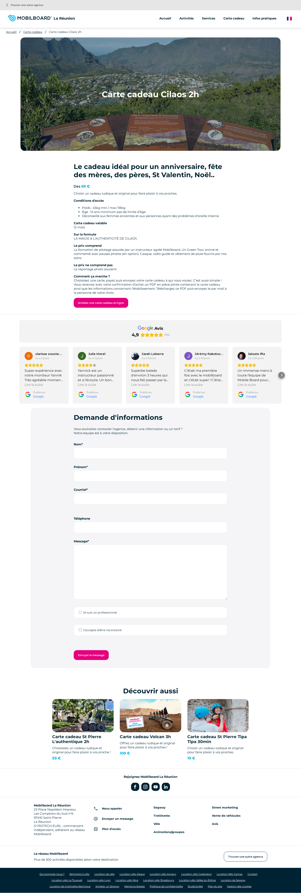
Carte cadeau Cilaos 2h (65, 32)
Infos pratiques (264, 18)
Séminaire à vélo (79, 874)
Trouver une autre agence (24, 5)
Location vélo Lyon (99, 880)
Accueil (165, 18)
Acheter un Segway (107, 886)
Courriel (80, 490)
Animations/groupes (169, 832)
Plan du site (215, 886)
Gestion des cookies (239, 886)
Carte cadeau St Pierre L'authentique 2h (76, 739)
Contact (253, 874)
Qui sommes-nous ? (52, 874)
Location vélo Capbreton (196, 874)
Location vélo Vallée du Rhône (197, 880)
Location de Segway (233, 880)
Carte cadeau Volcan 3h (145, 736)
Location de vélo (104, 874)
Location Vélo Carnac (230, 874)
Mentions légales (134, 886)
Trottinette (162, 816)
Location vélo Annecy (163, 874)
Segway (159, 807)
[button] (19, 375)
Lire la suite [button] (34, 385)
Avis (215, 824)
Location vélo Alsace (132, 874)
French (292, 19)
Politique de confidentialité (166, 886)
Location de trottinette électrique (70, 886)
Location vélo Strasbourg (158, 880)
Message (81, 541)
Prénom (80, 467)
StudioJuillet (195, 886)
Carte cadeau (233, 18)
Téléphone (82, 518)
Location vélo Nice (126, 880)
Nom (77, 444)
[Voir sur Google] (29, 356)
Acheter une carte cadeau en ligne (101, 302)
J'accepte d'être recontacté (102, 630)
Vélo (157, 824)
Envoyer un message (117, 819)
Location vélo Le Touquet (66, 880)
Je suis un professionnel (100, 612)
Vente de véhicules (226, 816)
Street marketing (225, 807)
